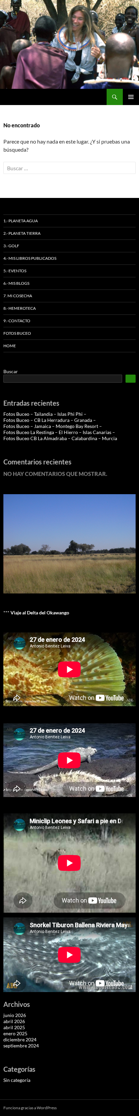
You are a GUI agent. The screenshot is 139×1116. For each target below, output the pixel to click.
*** (36, 612)
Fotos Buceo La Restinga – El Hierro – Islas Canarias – (59, 432)
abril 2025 (14, 1027)
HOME (9, 345)
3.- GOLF (11, 245)
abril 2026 (14, 1021)
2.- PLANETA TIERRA (21, 233)
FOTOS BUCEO (17, 333)
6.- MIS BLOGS (16, 283)
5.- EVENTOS (14, 270)
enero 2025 (15, 1033)
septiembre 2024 (21, 1045)
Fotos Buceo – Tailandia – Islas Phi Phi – (44, 414)
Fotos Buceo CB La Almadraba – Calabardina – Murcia (60, 438)
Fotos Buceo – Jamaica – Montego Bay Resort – (52, 426)
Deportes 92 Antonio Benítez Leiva (50, 97)
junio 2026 (14, 1015)
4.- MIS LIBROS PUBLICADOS (29, 258)
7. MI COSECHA (17, 295)
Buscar (10, 371)
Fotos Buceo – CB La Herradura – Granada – (49, 420)
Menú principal (131, 97)
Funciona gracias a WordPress (30, 1107)
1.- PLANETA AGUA (20, 220)
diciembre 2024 (19, 1039)
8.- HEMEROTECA (19, 308)
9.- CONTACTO (16, 320)
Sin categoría (16, 1080)
